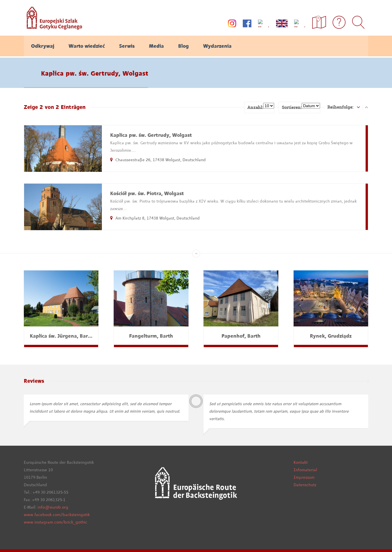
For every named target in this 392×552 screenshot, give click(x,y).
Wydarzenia (217, 46)
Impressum (304, 477)
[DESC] (366, 107)
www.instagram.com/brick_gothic (55, 522)
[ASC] (358, 107)
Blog (183, 46)
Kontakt (301, 462)
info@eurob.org (53, 507)
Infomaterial (305, 469)
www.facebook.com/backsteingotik (57, 514)
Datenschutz (305, 484)
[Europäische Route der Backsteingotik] (53, 27)
